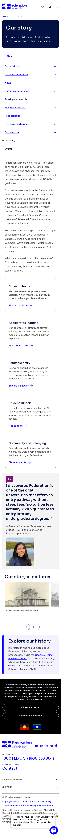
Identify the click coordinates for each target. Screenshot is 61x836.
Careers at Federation (17, 91)
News (8, 82)
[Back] (12, 16)
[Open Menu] (57, 7)
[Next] (36, 627)
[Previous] (27, 627)
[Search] (50, 7)
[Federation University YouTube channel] (36, 745)
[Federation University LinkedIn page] (51, 745)
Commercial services (16, 74)
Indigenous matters (15, 107)
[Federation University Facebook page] (41, 745)
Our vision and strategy (17, 124)
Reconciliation (12, 115)
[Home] (14, 7)
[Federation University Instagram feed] (46, 745)
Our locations (12, 66)
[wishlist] (42, 7)
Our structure (12, 132)
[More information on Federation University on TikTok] (56, 745)
